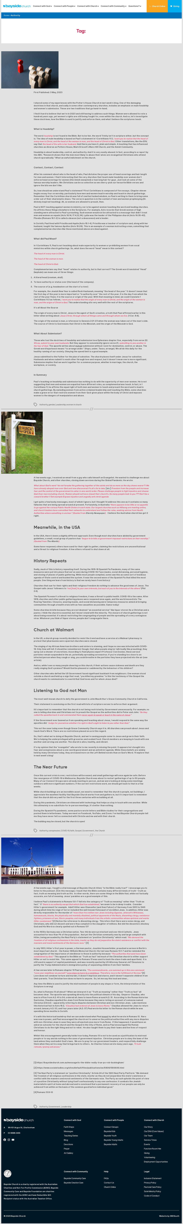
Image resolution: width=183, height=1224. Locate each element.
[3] (87, 942)
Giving (176, 6)
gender (51, 404)
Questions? (133, 6)
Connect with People (64, 6)
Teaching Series (71, 1135)
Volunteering (149, 1157)
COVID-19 (65, 830)
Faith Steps (69, 1126)
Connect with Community (113, 6)
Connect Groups (111, 1126)
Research (49, 154)
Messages (68, 1131)
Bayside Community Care (75, 1178)
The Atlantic (53, 541)
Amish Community (124, 146)
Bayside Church (18, 1216)
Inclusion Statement (152, 1178)
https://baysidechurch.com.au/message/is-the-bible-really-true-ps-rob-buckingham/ (80, 1062)
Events (147, 1144)
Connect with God (41, 6)
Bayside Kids (109, 1131)
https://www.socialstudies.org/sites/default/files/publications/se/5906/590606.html (80, 1067)
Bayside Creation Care (73, 1182)
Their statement (42, 704)
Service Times (150, 1139)
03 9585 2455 (14, 1133)
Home (6, 15)
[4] (143, 972)
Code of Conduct (151, 1195)
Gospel (78, 830)
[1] (57, 890)
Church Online (158, 6)
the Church (100, 830)
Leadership (61, 404)
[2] (54, 921)
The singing (39, 646)
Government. (88, 830)
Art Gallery (68, 1153)
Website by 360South (169, 1216)
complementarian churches (47, 228)
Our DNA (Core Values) (154, 1131)
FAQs (106, 1178)
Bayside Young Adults (113, 1139)
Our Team (148, 1135)
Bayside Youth (110, 1135)
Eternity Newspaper (95, 513)
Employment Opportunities (156, 1161)
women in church (73, 404)
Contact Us (109, 1182)
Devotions (68, 1144)
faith (72, 830)
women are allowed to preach (83, 201)
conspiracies (54, 830)
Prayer (66, 1148)
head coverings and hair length (131, 174)
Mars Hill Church (97, 146)
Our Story (148, 1126)
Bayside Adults (110, 1144)
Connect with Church (87, 6)
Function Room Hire (152, 1148)
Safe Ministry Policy (152, 1191)
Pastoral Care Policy (152, 1187)
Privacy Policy (150, 1182)
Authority (43, 404)
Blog (66, 1139)
